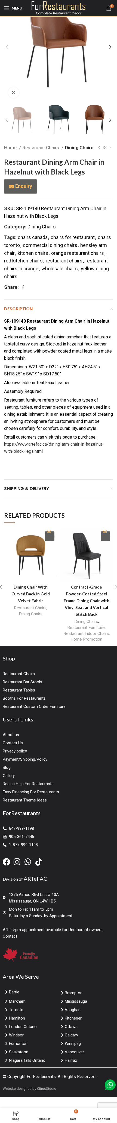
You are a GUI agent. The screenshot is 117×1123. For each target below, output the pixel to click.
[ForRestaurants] (59, 8)
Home (11, 147)
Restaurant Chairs (41, 147)
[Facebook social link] (23, 287)
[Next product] (110, 148)
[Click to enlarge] (13, 92)
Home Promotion (86, 639)
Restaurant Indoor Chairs (86, 633)
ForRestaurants (41, 1076)
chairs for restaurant (73, 237)
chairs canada (33, 237)
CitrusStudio (46, 1089)
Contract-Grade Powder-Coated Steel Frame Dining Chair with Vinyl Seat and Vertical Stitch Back (86, 601)
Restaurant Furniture (86, 627)
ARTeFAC (35, 878)
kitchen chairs (33, 253)
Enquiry (23, 186)
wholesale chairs (59, 268)
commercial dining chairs (50, 245)
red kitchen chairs (23, 261)
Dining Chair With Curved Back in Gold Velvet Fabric (30, 594)
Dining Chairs (79, 147)
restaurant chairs (64, 261)
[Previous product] (99, 148)
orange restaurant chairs (77, 253)
